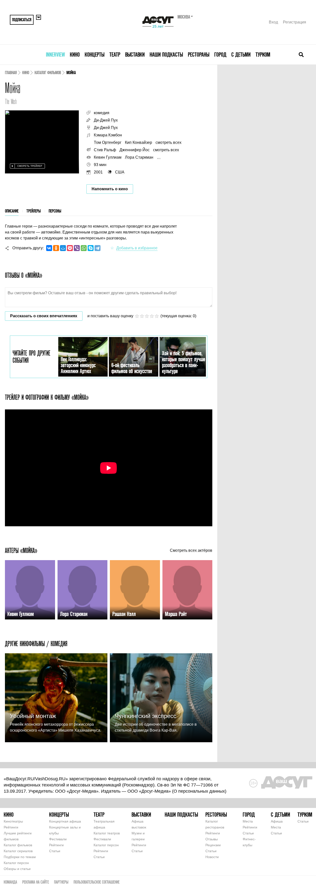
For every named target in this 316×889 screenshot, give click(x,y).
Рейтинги (11, 827)
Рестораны (198, 54)
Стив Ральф (105, 150)
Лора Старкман (139, 157)
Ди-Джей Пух (106, 120)
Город (220, 54)
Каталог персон (16, 863)
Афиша (277, 821)
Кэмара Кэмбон (108, 135)
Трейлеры (33, 211)
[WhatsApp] (84, 248)
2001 (98, 172)
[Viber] (77, 248)
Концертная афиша (65, 821)
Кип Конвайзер (138, 142)
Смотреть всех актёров (191, 550)
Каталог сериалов (18, 851)
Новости (212, 857)
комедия (101, 113)
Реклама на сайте (35, 882)
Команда (10, 882)
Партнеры (61, 882)
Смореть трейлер (29, 166)
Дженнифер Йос (134, 150)
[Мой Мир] (63, 248)
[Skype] (91, 248)
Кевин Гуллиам (107, 157)
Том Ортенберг (107, 142)
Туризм (263, 54)
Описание (12, 211)
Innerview (55, 54)
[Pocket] (70, 248)
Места (248, 821)
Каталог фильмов (48, 72)
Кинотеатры (13, 821)
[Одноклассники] (56, 248)
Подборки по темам (20, 857)
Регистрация (294, 22)
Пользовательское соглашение (96, 882)
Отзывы (211, 839)
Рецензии (213, 845)
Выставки (135, 54)
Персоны (55, 211)
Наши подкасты (166, 54)
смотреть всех (168, 142)
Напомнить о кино (110, 189)
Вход (273, 22)
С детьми (241, 54)
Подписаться (21, 19)
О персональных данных (199, 791)
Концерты (94, 54)
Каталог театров (107, 833)
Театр (114, 54)
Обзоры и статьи (17, 869)
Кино (75, 54)
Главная (11, 72)
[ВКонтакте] (49, 248)
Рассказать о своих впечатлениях (43, 316)
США (119, 172)
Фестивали (58, 839)
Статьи (54, 851)
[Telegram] (97, 248)
